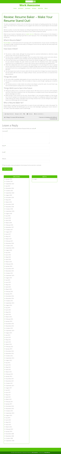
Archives (34, 8)
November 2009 (10, 436)
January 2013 (9, 349)
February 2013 (9, 346)
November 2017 (10, 227)
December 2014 (10, 296)
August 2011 (9, 388)
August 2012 (9, 360)
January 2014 (9, 321)
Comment (4, 131)
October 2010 (9, 411)
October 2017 (9, 229)
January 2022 (9, 179)
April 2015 (8, 287)
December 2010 (10, 406)
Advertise (40, 8)
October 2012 (9, 355)
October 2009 (9, 438)
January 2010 (9, 431)
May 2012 (8, 367)
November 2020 (10, 188)
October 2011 (9, 383)
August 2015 (9, 277)
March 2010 (9, 427)
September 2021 (10, 183)
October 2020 (9, 190)
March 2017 (9, 238)
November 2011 (10, 381)
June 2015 (8, 282)
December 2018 (10, 204)
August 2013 (9, 333)
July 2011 (8, 390)
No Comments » (40, 114)
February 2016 (9, 264)
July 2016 (8, 252)
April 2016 (8, 259)
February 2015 (9, 291)
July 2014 (8, 307)
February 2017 (9, 241)
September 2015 (10, 275)
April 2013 (8, 342)
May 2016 (8, 257)
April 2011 (8, 397)
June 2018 (8, 218)
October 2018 (9, 209)
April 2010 (8, 424)
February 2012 (9, 374)
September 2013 (10, 330)
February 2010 (9, 429)
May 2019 (8, 199)
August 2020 (9, 195)
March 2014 (9, 316)
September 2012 (10, 358)
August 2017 (9, 232)
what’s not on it (30, 34)
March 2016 (9, 261)
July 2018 (8, 216)
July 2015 (8, 280)
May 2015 (8, 284)
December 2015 (10, 268)
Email (3, 152)
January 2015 (9, 294)
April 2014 (8, 314)
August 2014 (9, 305)
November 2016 (10, 243)
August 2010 (9, 415)
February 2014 (9, 319)
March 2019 (9, 202)
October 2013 (9, 328)
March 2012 (9, 372)
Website (4, 158)
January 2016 (9, 266)
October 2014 (9, 300)
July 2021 (8, 186)
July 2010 (8, 417)
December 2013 (10, 323)
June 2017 (8, 234)
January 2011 (9, 404)
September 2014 (10, 303)
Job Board (20, 8)
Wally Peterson (10, 114)
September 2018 (10, 211)
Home (15, 8)
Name (3, 145)
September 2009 (10, 440)
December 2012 (10, 351)
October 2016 (9, 245)
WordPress (47, 452)
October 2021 (9, 181)
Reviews (31, 114)
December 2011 (10, 378)
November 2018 (10, 206)
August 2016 (9, 250)
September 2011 (10, 385)
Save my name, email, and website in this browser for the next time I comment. (22, 165)
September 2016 (10, 248)
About (46, 8)
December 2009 (10, 433)
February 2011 (9, 401)
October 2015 (9, 273)
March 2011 (9, 399)
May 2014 (8, 312)
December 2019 (10, 197)
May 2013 (8, 339)
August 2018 (9, 213)
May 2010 (8, 422)
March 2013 (9, 344)
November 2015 (10, 271)
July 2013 (8, 335)
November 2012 (10, 353)
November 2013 (10, 326)
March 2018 (9, 222)
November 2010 (10, 408)
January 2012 (9, 376)
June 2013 (8, 337)
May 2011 (8, 394)
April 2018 (8, 220)
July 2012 (8, 362)
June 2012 (8, 365)
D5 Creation (35, 452)
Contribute (27, 8)
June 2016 (8, 255)
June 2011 (8, 392)
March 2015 (9, 289)
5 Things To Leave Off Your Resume (14, 117)
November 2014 (10, 298)
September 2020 (10, 193)
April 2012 (8, 369)
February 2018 (9, 225)
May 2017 (8, 236)
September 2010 (10, 413)
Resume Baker (7, 42)
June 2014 (8, 310)
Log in (35, 179)
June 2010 (8, 420)
